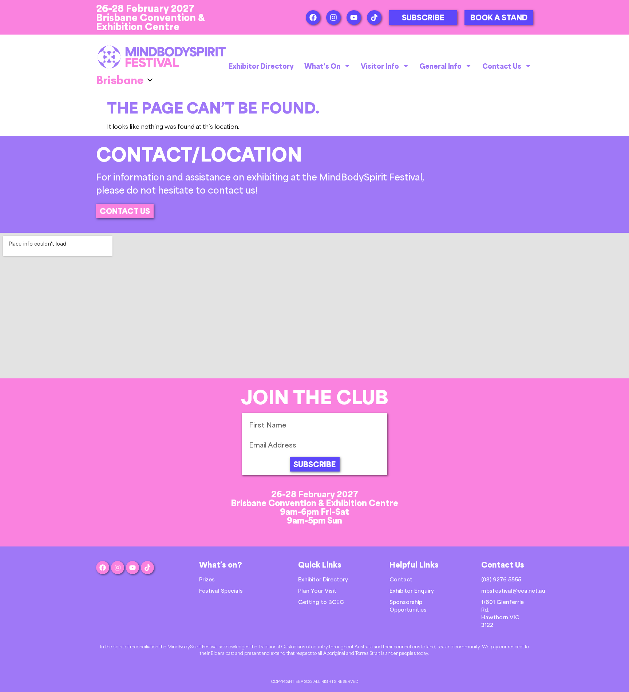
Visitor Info (380, 65)
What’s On (322, 65)
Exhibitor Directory (261, 65)
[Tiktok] (374, 17)
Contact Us (501, 65)
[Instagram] (333, 17)
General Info (440, 65)
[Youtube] (354, 17)
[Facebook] (313, 17)
